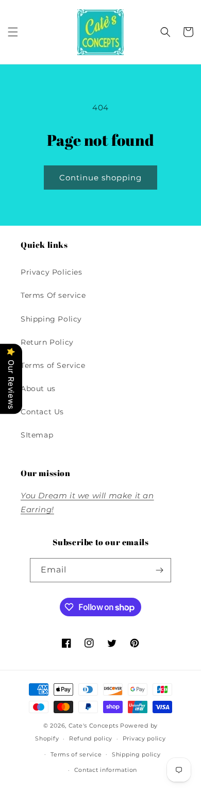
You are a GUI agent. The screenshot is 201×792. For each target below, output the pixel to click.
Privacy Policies (51, 272)
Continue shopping (100, 177)
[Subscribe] (159, 570)
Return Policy (47, 342)
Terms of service (76, 754)
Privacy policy (144, 738)
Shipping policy (136, 754)
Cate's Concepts (94, 725)
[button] (13, 32)
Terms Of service (53, 295)
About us (38, 388)
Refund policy (90, 738)
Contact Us (42, 411)
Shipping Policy (51, 319)
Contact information (105, 769)
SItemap (37, 435)
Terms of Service (53, 365)
